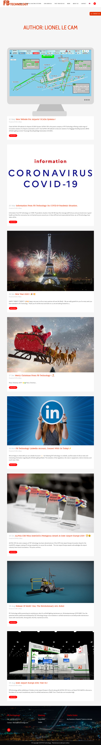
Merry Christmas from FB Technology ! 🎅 (34, 375)
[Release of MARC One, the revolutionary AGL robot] (50, 582)
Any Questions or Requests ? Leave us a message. (79, 719)
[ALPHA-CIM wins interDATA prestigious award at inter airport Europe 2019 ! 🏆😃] (50, 503)
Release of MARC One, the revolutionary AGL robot (40, 606)
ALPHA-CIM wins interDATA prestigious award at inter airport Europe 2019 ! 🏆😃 (53, 536)
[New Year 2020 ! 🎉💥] (50, 261)
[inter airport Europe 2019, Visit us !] (50, 655)
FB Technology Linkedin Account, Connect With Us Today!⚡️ (43, 448)
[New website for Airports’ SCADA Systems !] (50, 82)
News (20, 122)
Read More (13, 135)
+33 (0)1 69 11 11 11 (15, 719)
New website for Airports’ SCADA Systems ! (36, 119)
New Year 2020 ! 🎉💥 (25, 294)
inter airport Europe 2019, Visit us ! (32, 683)
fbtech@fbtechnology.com (20, 722)
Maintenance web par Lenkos (60, 743)
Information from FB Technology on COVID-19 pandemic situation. (47, 205)
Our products (41, 719)
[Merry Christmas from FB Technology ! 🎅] (50, 344)
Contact (40, 722)
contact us (96, 13)
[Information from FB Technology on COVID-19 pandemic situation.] (50, 173)
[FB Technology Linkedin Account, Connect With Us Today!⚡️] (50, 420)
